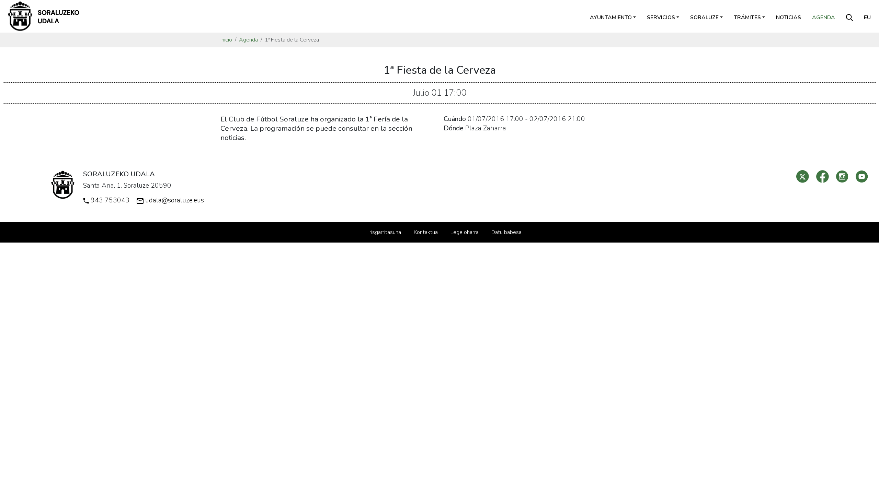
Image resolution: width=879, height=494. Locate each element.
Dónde (454, 128)
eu (867, 17)
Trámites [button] (747, 17)
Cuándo (455, 119)
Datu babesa (506, 232)
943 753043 (110, 200)
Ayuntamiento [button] (611, 17)
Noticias (788, 17)
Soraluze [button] (704, 17)
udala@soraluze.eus (174, 200)
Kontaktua (426, 232)
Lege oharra (464, 232)
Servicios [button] (661, 17)
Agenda (823, 17)
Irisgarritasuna (384, 232)
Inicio (226, 40)
